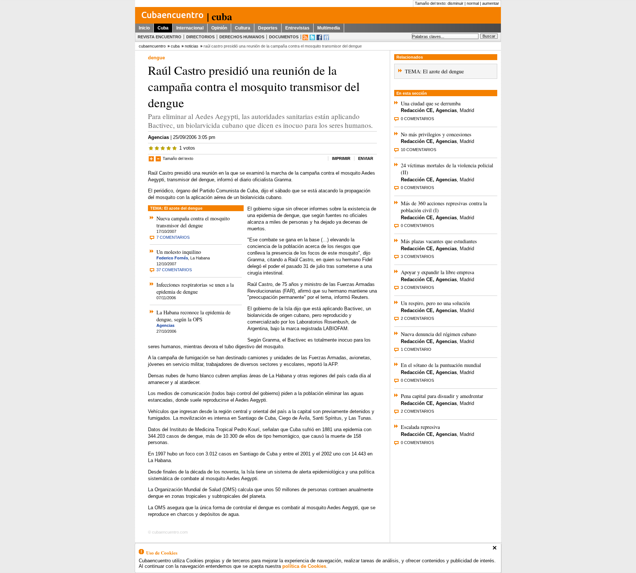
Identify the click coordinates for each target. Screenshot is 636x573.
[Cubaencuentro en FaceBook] (319, 37)
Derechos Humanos (241, 37)
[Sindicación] (305, 37)
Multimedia (328, 28)
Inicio (144, 28)
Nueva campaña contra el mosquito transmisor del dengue (193, 222)
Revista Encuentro (159, 37)
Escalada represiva (420, 426)
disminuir (455, 3)
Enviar (365, 158)
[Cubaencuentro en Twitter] (312, 37)
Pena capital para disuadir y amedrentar (442, 395)
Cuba (163, 28)
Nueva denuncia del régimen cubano (438, 334)
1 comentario (416, 349)
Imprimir (341, 158)
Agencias (158, 137)
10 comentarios (418, 149)
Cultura (242, 28)
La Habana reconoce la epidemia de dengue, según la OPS (193, 316)
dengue (156, 57)
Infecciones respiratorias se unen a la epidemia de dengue (195, 288)
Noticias (191, 46)
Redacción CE (417, 110)
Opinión (219, 28)
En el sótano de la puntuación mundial (441, 364)
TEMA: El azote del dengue (434, 71)
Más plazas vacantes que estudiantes (439, 241)
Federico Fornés (172, 258)
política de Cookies (304, 566)
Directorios (200, 37)
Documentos (283, 37)
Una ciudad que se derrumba (430, 103)
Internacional (190, 28)
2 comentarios (417, 318)
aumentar (490, 3)
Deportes (268, 28)
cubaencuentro (152, 46)
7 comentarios (173, 237)
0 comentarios (417, 118)
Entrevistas (297, 28)
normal (473, 3)
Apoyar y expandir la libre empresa (437, 272)
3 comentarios (417, 256)
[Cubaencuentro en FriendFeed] (326, 37)
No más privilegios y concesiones (436, 134)
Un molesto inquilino (178, 251)
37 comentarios (174, 270)
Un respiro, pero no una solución (435, 303)
